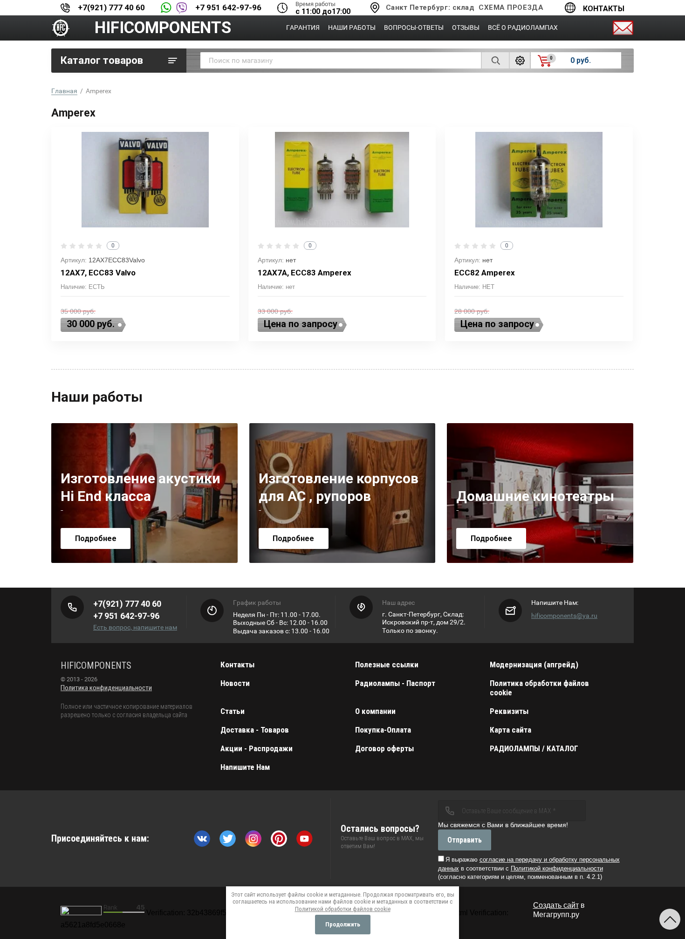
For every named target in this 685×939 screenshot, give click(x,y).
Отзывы (466, 27)
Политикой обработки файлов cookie (342, 908)
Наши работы (352, 27)
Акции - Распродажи (256, 748)
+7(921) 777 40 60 (111, 7)
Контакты (603, 8)
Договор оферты (384, 748)
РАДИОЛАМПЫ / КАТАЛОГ (534, 748)
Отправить (464, 840)
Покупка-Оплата (383, 729)
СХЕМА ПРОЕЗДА (511, 7)
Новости (235, 683)
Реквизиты (509, 711)
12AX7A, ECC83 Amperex (304, 272)
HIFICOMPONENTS (163, 27)
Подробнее (95, 538)
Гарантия (303, 27)
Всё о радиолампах (523, 27)
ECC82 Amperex (484, 272)
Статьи (232, 711)
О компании (375, 711)
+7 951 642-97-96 (228, 7)
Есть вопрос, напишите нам (135, 627)
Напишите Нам (245, 767)
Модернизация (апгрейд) (534, 664)
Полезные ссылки (386, 664)
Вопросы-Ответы (414, 27)
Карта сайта (510, 729)
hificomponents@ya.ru (564, 615)
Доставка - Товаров (254, 729)
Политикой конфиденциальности (557, 868)
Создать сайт (556, 905)
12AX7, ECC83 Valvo (98, 272)
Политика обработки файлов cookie (539, 688)
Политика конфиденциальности (106, 688)
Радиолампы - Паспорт (395, 683)
